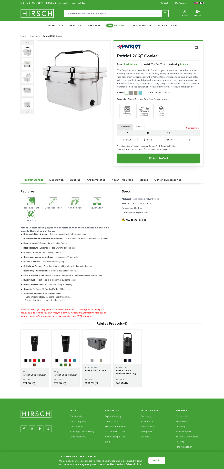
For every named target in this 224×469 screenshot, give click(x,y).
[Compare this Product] (196, 47)
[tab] (33, 179)
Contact (164, 3)
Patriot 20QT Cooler (52, 36)
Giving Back (146, 431)
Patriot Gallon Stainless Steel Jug (126, 372)
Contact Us (182, 416)
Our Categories (78, 421)
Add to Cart (160, 158)
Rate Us (180, 441)
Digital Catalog (113, 416)
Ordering (180, 426)
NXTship (116, 25)
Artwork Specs (183, 431)
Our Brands (76, 416)
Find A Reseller (184, 446)
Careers (145, 436)
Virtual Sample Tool (115, 436)
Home (23, 36)
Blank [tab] (139, 126)
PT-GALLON (121, 367)
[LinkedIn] (40, 429)
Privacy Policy (133, 464)
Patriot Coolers (132, 64)
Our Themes (76, 426)
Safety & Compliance (187, 436)
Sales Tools (166, 25)
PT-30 (57, 372)
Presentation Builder (116, 426)
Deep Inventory (141, 25)
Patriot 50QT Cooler (96, 370)
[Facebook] (23, 429)
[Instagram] (32, 429)
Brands (74, 25)
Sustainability (147, 426)
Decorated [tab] (125, 126)
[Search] (165, 13)
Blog (107, 441)
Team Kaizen (147, 421)
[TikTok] (48, 429)
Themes (93, 25)
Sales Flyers (111, 421)
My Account (180, 3)
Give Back (35, 36)
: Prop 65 (136, 219)
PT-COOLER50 (91, 367)
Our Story (146, 416)
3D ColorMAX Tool (115, 431)
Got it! (156, 460)
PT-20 (26, 372)
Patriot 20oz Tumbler (34, 374)
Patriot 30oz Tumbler (65, 374)
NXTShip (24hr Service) (82, 431)
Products (54, 25)
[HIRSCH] (37, 13)
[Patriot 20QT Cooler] (27, 51)
